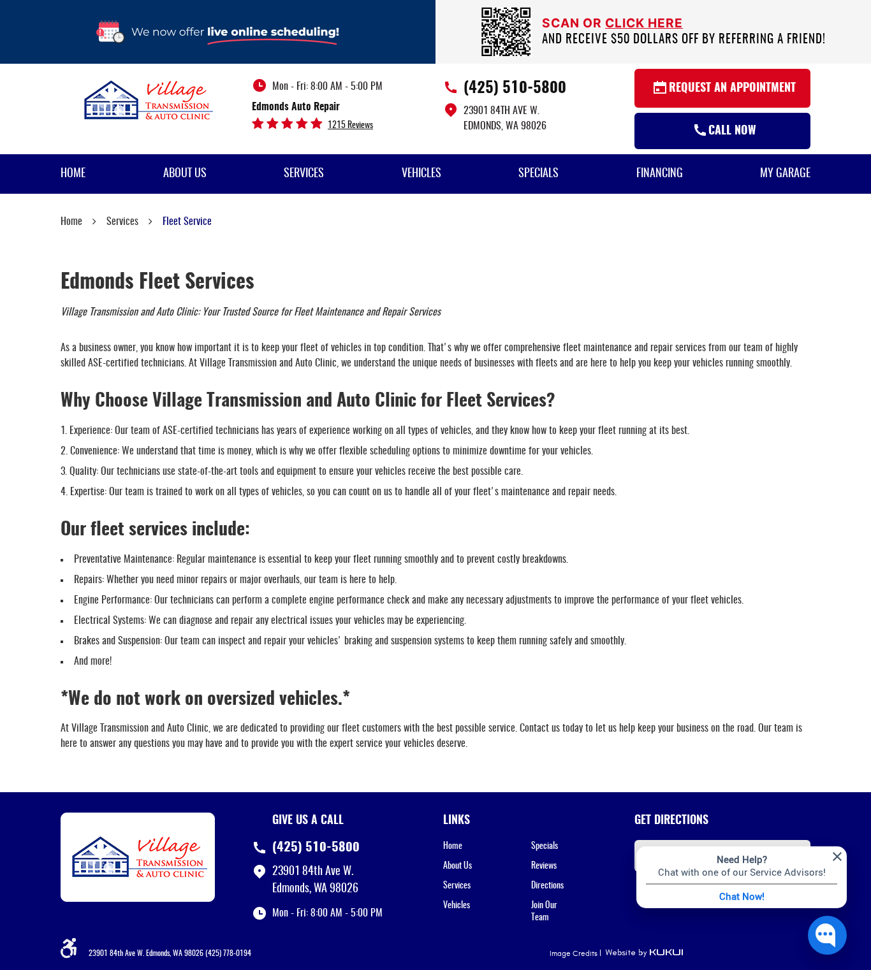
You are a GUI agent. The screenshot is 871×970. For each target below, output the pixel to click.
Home (73, 174)
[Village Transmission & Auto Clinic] (148, 99)
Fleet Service (187, 222)
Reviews (544, 866)
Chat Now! (742, 896)
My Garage (785, 174)
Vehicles (421, 174)
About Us (185, 174)
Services (304, 174)
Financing (659, 174)
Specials (538, 174)
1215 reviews (350, 125)
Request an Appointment (732, 88)
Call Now (732, 131)
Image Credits (573, 953)
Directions (547, 885)
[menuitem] (73, 174)
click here (644, 23)
